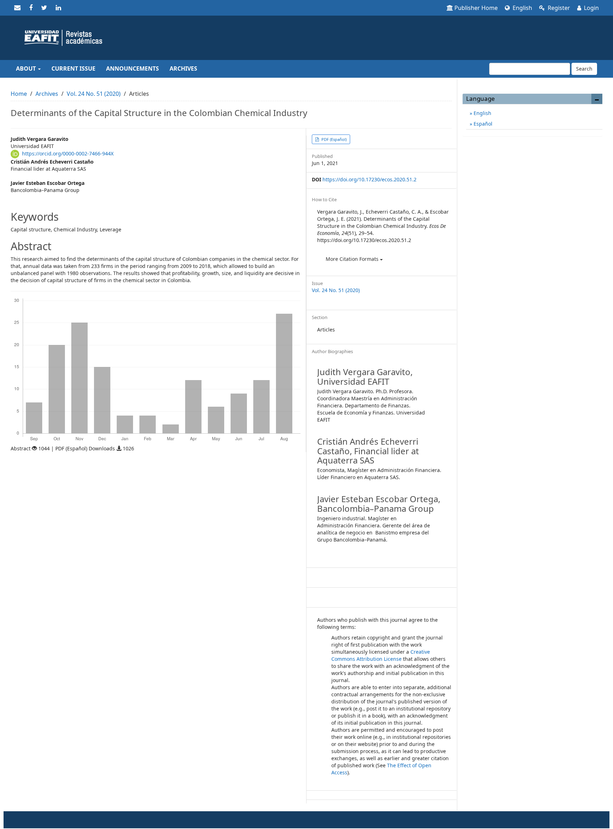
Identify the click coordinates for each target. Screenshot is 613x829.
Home (19, 94)
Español (482, 123)
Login (590, 8)
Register (558, 8)
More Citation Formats (353, 259)
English (521, 8)
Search (584, 68)
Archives (183, 68)
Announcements (132, 68)
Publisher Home (476, 8)
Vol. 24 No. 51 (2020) (94, 94)
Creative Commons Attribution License (380, 655)
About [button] (26, 68)
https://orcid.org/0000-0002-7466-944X (68, 153)
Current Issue (73, 68)
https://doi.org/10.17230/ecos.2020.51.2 (369, 179)
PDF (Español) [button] (333, 139)
